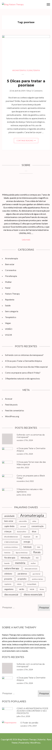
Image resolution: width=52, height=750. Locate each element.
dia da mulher (21, 531)
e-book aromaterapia (11, 542)
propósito (22, 579)
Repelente (9, 299)
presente (8, 579)
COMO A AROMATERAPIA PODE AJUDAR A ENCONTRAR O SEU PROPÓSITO (32, 710)
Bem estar (9, 264)
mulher (33, 563)
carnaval (23, 526)
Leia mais (26, 239)
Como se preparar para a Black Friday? (22, 372)
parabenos (22, 574)
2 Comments (37, 91)
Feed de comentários (14, 410)
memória (20, 562)
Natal (7, 287)
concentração (37, 526)
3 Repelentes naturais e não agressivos (22, 378)
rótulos (19, 584)
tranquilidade (31, 584)
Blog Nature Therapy (27, 739)
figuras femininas (22, 552)
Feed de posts (11, 404)
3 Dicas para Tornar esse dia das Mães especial (26, 366)
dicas (34, 531)
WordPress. (35, 742)
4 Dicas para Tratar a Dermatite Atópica (23, 361)
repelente (7, 584)
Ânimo (42, 589)
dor (37, 537)
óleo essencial (11, 594)
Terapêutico (10, 317)
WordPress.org (12, 416)
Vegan (8, 323)
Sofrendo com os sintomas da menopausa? (24, 355)
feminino (7, 552)
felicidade (27, 547)
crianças (7, 531)
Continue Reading (24, 140)
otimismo (8, 574)
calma (34, 521)
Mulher (8, 282)
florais (37, 552)
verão (21, 589)
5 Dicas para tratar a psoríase (26, 83)
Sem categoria (11, 311)
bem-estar (8, 521)
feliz (38, 547)
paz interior (36, 574)
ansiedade (9, 516)
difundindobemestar (11, 537)
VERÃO (8, 329)
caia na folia (23, 521)
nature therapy (11, 568)
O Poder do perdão (29, 723)
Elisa (29, 91)
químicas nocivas (37, 579)
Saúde (8, 305)
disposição (27, 537)
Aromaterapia (19, 70)
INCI (37, 558)
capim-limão (9, 526)
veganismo (8, 589)
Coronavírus (10, 270)
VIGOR (8, 335)
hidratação (25, 558)
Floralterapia (33, 70)
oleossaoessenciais (31, 568)
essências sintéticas (11, 547)
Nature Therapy (12, 293)
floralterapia (9, 558)
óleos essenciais (33, 594)
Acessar (8, 398)
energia (27, 542)
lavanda (6, 563)
